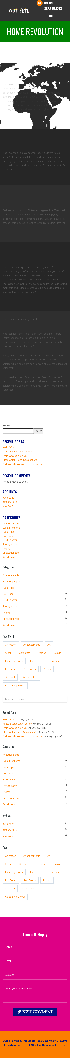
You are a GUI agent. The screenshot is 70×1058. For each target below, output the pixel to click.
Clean (8, 653)
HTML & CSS (10, 540)
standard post (29, 677)
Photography (10, 544)
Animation (10, 644)
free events (55, 661)
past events (30, 669)
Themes (7, 548)
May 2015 (8, 506)
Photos (47, 669)
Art (48, 644)
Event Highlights (11, 527)
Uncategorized (11, 552)
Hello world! (10, 447)
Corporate (24, 653)
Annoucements (11, 523)
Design (57, 653)
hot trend (10, 669)
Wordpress (9, 557)
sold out (10, 677)
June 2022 (8, 497)
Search (7, 425)
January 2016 (10, 501)
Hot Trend (8, 536)
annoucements (31, 644)
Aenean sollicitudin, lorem (17, 451)
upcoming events (15, 685)
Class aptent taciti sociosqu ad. (20, 460)
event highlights (14, 661)
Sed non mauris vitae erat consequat (23, 464)
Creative (41, 653)
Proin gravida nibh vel (15, 455)
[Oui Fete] (18, 10)
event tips (36, 661)
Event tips (8, 532)
